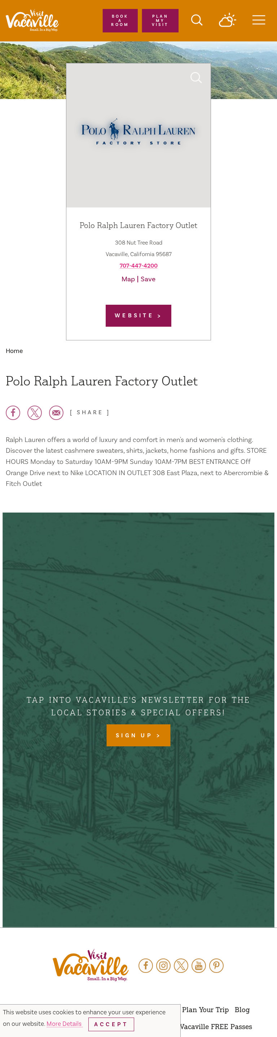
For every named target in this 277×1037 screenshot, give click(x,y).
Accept (111, 1024)
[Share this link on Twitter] (34, 413)
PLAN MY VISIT (160, 20)
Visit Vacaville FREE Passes (207, 1026)
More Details (65, 1024)
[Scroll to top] (248, 1016)
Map (128, 279)
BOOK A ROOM (120, 20)
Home (14, 351)
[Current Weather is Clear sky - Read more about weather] (227, 21)
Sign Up (136, 735)
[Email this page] (56, 413)
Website (136, 315)
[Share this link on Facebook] (13, 413)
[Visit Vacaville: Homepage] (32, 20)
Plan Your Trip (205, 1009)
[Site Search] (197, 21)
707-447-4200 (139, 265)
